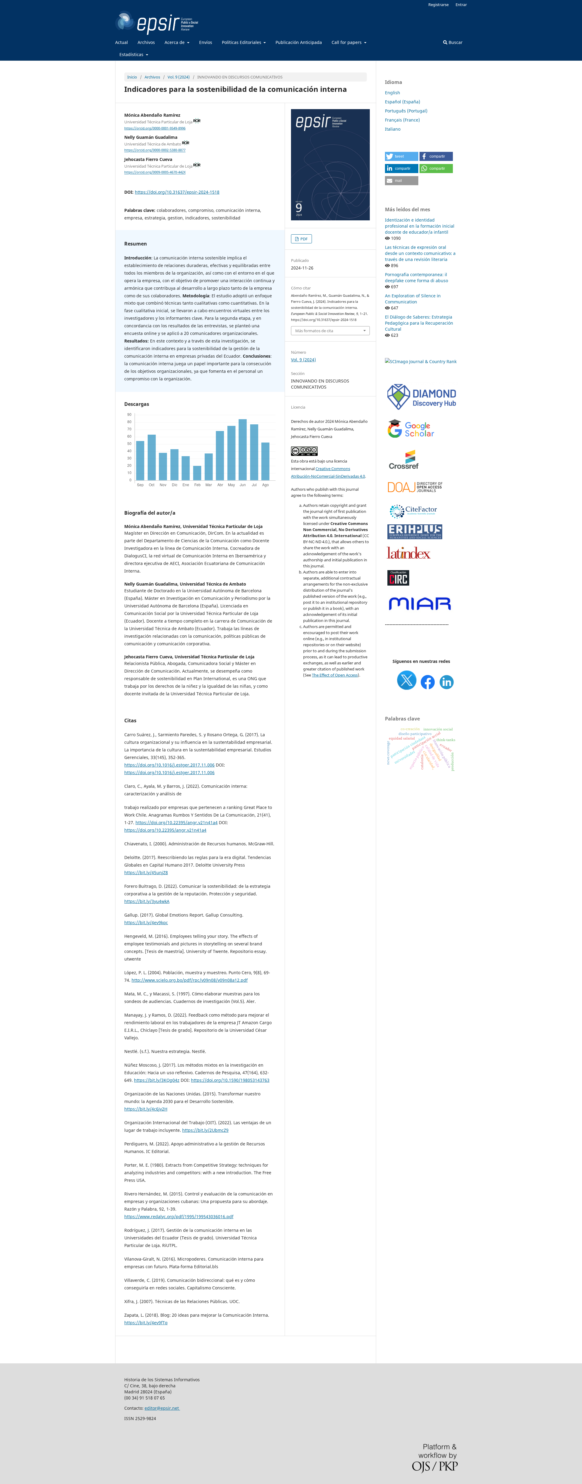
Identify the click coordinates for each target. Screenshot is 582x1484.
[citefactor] (412, 520)
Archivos (146, 42)
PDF (303, 239)
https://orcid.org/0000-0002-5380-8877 (155, 150)
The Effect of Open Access (335, 675)
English (392, 92)
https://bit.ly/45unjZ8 (146, 872)
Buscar (455, 42)
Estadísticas (132, 54)
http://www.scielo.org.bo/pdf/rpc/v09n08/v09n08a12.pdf (190, 980)
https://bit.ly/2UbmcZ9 (205, 1130)
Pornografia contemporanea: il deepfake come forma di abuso (416, 277)
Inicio (132, 77)
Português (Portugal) (406, 111)
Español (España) (402, 102)
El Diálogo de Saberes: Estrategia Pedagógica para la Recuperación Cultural (419, 323)
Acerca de (175, 42)
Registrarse (438, 4)
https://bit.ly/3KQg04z (156, 1080)
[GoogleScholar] (410, 438)
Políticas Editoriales (242, 42)
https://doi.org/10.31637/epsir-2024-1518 (177, 192)
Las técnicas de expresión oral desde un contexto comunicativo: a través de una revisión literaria (420, 253)
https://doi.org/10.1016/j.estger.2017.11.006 (169, 765)
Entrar (461, 4)
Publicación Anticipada (299, 42)
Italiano (392, 129)
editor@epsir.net (162, 1408)
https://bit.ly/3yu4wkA (146, 901)
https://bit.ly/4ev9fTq (146, 1322)
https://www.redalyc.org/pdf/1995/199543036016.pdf (178, 1216)
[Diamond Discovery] (421, 410)
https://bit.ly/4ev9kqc (146, 922)
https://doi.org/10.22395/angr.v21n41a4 (176, 822)
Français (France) (402, 120)
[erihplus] (415, 538)
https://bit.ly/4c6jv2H (145, 1109)
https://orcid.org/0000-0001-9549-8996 (155, 128)
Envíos (205, 42)
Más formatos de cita (314, 330)
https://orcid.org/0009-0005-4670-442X (155, 172)
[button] (401, 156)
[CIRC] (398, 584)
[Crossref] (404, 473)
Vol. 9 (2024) (179, 77)
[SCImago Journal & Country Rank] (421, 361)
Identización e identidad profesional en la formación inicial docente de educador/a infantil (419, 226)
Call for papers (347, 42)
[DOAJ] (415, 495)
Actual (121, 42)
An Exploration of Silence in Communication (413, 299)
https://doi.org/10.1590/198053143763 (230, 1080)
